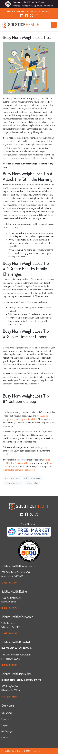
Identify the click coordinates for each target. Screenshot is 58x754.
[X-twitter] (31, 15)
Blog (9, 11)
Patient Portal (45, 11)
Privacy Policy (37, 751)
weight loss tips (32, 483)
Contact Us (6, 737)
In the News (19, 11)
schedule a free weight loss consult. (20, 469)
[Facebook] (26, 15)
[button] (54, 25)
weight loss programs (13, 483)
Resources (32, 11)
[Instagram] (36, 15)
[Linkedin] (21, 15)
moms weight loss (12, 478)
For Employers (7, 731)
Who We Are (6, 712)
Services (4, 719)
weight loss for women (32, 478)
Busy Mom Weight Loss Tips (27, 37)
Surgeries (5, 725)
